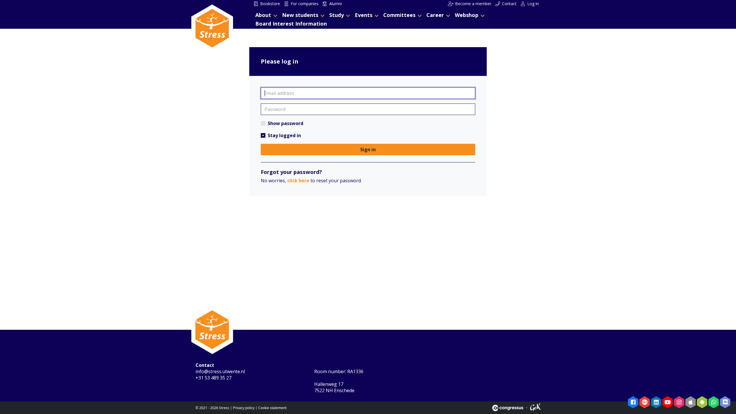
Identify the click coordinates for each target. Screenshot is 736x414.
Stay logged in (284, 135)
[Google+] (644, 402)
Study (336, 15)
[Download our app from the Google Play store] (702, 402)
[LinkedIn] (656, 402)
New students (300, 15)
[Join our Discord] (725, 402)
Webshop (466, 15)
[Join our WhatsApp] (713, 402)
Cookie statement (272, 407)
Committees (399, 15)
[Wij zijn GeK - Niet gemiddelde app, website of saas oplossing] (535, 408)
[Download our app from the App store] (690, 402)
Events (363, 15)
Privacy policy (243, 407)
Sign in (368, 149)
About (263, 15)
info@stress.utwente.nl (220, 371)
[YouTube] (667, 402)
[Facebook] (633, 402)
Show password (285, 123)
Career (435, 15)
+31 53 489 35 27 (213, 378)
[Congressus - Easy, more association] (507, 408)
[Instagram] (679, 402)
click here (298, 180)
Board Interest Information (291, 23)
